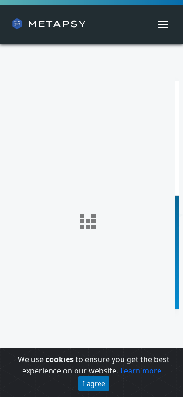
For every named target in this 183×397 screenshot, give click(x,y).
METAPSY (54, 24)
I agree (94, 383)
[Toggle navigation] (163, 24)
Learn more (140, 370)
